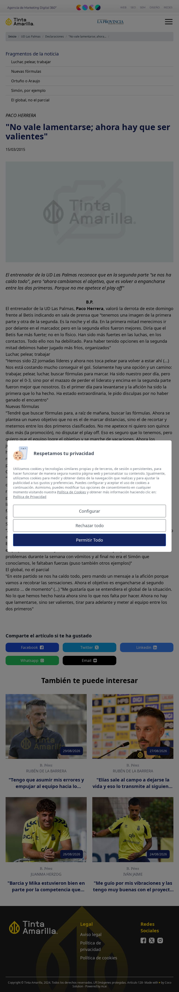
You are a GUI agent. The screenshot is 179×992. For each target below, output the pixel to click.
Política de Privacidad (29, 496)
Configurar (89, 511)
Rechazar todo (90, 525)
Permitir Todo (89, 540)
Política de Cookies (71, 492)
